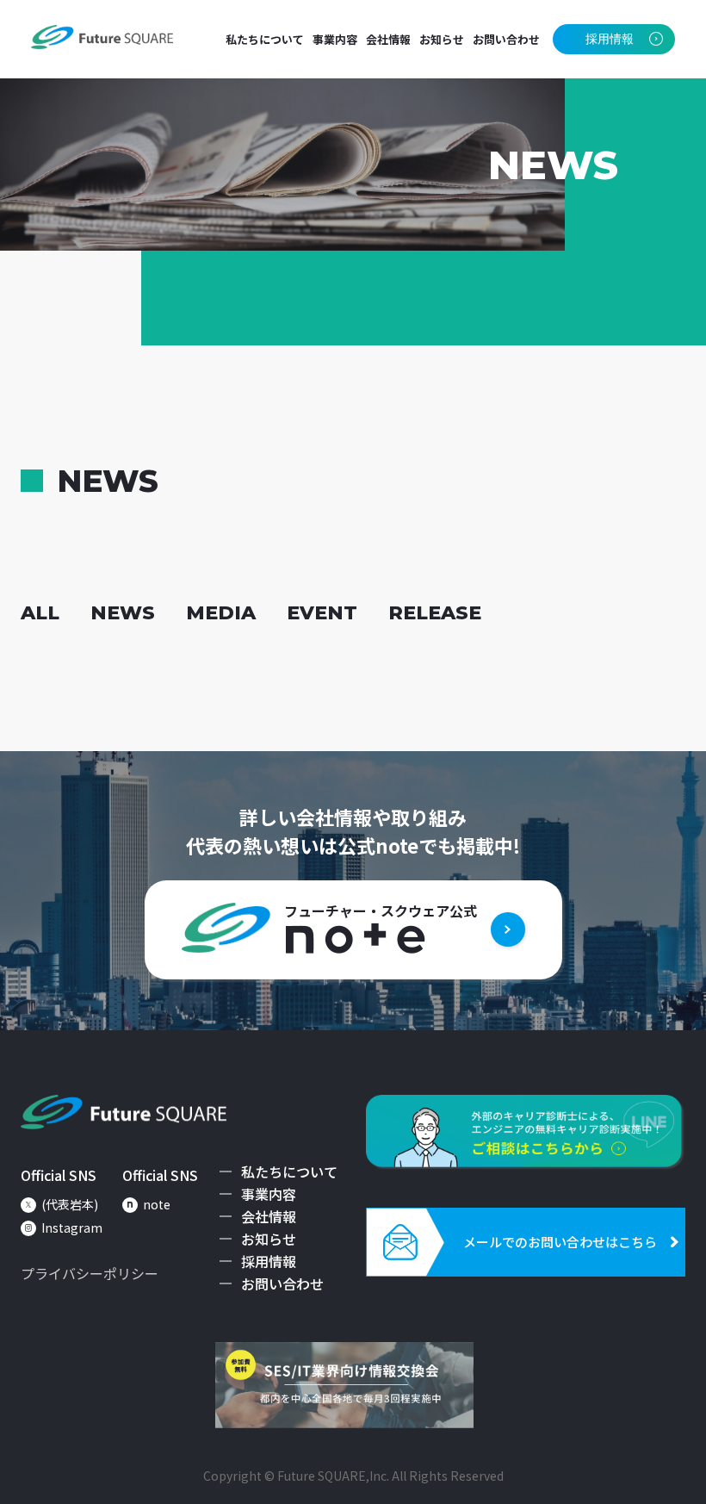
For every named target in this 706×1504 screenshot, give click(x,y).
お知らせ (441, 39)
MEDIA (221, 613)
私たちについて (265, 39)
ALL (40, 613)
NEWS (122, 613)
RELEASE (434, 613)
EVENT (322, 613)
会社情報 (388, 39)
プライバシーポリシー (89, 1273)
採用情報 (268, 1261)
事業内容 (335, 39)
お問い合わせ (506, 39)
